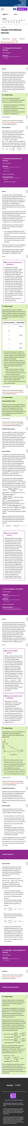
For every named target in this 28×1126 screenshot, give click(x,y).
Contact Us (23, 3)
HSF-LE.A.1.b (6, 171)
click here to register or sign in (12, 122)
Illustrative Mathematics (12, 1103)
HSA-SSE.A (6, 58)
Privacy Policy (8, 1100)
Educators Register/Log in (20, 5)
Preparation (6, 39)
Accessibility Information (17, 1100)
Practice (21, 39)
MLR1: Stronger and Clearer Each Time (12, 609)
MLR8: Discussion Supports (10, 181)
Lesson (14, 39)
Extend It (6, 179)
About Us (24, 2)
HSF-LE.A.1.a (6, 168)
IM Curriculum (22, 0)
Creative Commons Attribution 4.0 (16, 1104)
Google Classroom (21, 4)
